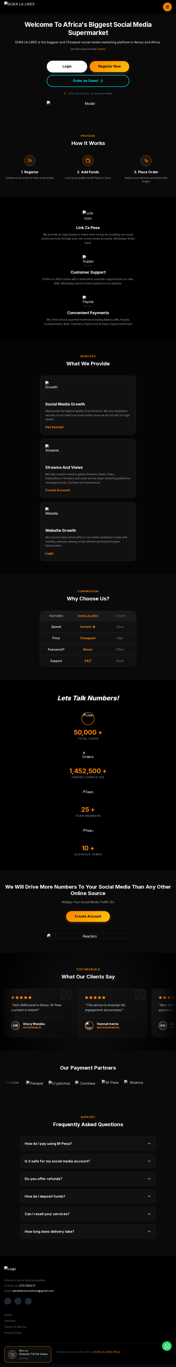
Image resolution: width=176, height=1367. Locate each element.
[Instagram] (28, 1301)
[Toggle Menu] (167, 7)
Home (8, 1314)
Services (9, 1320)
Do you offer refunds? (43, 1179)
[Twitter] (18, 1301)
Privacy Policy (13, 1332)
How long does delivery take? (49, 1231)
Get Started (54, 427)
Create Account (57, 490)
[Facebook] (7, 1301)
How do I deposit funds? (45, 1196)
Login (49, 553)
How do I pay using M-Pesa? (48, 1143)
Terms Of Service (15, 1326)
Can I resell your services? (47, 1214)
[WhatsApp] (167, 1346)
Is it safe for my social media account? (57, 1161)
